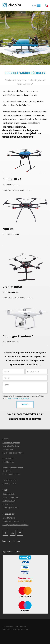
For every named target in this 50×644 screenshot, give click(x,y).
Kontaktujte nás (9, 518)
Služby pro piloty (9, 501)
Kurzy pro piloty (9, 494)
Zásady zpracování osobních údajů (19, 398)
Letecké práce (8, 504)
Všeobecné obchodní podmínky (14, 521)
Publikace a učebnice (10, 497)
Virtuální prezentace (10, 507)
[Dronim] (12, 5)
